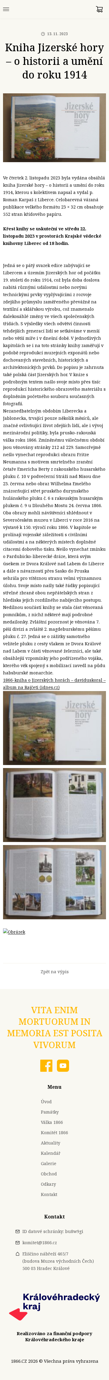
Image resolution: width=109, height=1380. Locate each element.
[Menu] (6, 9)
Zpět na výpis (55, 972)
